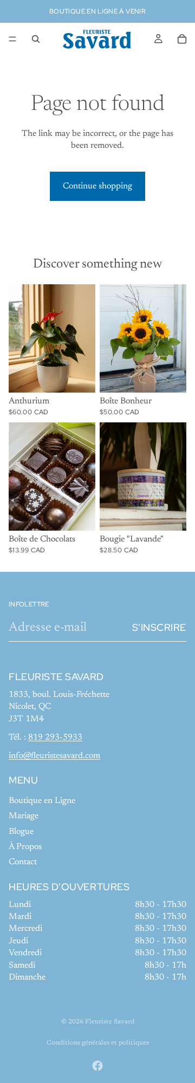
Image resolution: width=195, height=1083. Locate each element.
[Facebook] (97, 1065)
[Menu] (12, 39)
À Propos (25, 847)
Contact (23, 862)
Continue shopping (97, 186)
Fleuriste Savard (109, 1022)
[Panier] (182, 39)
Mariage (23, 816)
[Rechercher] (36, 39)
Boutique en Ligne (42, 801)
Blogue (21, 831)
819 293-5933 (55, 737)
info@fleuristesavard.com (54, 756)
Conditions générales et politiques (98, 1043)
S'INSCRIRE (159, 627)
